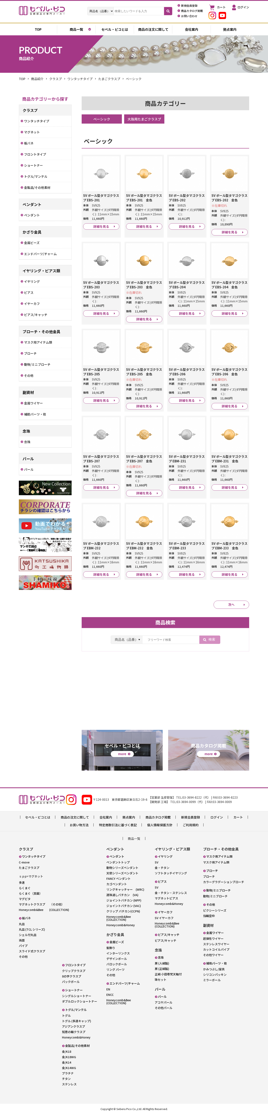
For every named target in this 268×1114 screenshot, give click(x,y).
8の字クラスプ (71, 976)
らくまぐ (25, 888)
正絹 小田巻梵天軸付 (168, 974)
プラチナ (68, 1073)
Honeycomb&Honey (76, 1037)
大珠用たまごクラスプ (144, 119)
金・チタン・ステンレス (171, 893)
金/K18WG (69, 1057)
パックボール (71, 982)
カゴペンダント (116, 884)
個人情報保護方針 (159, 825)
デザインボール (116, 959)
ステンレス (69, 1084)
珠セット (160, 979)
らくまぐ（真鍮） (30, 893)
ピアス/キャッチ (165, 940)
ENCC (110, 994)
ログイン (216, 817)
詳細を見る (101, 226)
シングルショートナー (76, 996)
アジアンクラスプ (73, 1026)
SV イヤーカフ (164, 918)
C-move (24, 862)
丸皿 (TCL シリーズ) (32, 929)
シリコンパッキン (215, 974)
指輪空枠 (209, 916)
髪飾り (110, 948)
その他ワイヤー (213, 955)
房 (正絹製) (162, 969)
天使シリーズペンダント (122, 873)
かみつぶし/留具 (214, 969)
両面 (22, 940)
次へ (231, 604)
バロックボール (116, 964)
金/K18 (66, 1051)
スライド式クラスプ (32, 951)
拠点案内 (230, 29)
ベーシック (101, 119)
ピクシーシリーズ (214, 910)
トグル (66, 1015)
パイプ (23, 946)
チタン (66, 1079)
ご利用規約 (190, 825)
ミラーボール (212, 980)
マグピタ (25, 899)
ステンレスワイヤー (216, 944)
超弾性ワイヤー (213, 938)
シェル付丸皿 (27, 935)
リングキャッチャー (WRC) (125, 889)
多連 (22, 882)
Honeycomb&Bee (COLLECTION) (44, 910)
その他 (23, 956)
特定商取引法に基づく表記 (118, 825)
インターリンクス (118, 953)
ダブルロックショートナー (79, 1001)
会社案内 (191, 29)
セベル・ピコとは (114, 29)
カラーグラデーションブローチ (223, 882)
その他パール (163, 1008)
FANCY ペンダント (118, 878)
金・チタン (162, 868)
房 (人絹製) (162, 963)
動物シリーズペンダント (122, 868)
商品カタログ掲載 (158, 817)
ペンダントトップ (118, 862)
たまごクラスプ (29, 868)
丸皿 (22, 924)
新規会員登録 (190, 817)
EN (108, 989)
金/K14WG (69, 1068)
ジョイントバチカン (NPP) (123, 900)
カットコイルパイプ (216, 949)
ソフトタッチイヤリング (171, 873)
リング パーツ (115, 969)
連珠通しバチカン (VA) (122, 895)
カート (238, 817)
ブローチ (209, 876)
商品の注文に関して (153, 29)
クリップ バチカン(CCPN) (123, 911)
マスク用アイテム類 (216, 862)
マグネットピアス (166, 898)
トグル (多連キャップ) (76, 1021)
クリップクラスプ (73, 971)
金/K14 (66, 1062)
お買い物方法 (79, 825)
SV (156, 862)
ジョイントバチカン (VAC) (123, 906)
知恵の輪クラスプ (73, 1032)
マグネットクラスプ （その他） (41, 904)
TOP (22, 79)
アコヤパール (163, 1002)
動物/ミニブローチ (215, 896)
